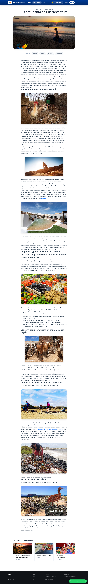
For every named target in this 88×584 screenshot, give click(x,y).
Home (29, 2)
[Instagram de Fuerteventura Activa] (11, 580)
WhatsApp (35, 53)
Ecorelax (43, 198)
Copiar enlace (59, 53)
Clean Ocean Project (57, 429)
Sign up (72, 2)
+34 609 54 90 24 (58, 2)
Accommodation (36, 577)
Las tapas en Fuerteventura (44, 555)
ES (77, 2)
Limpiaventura (40, 429)
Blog (44, 2)
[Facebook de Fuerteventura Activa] (8, 580)
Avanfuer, (48, 429)
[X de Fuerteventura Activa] (13, 580)
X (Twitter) (50, 53)
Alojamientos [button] (36, 2)
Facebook (43, 53)
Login (66, 2)
